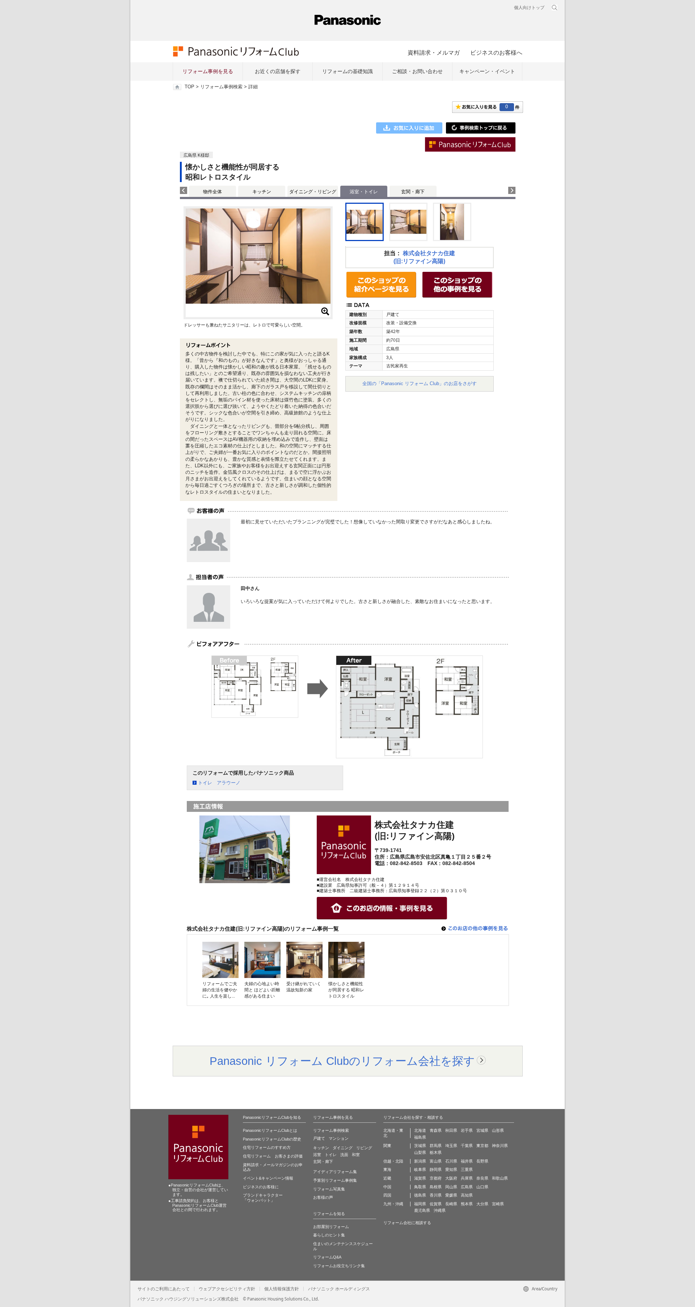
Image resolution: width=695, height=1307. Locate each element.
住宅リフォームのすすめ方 (267, 1147)
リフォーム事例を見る (207, 71)
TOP (189, 86)
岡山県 (451, 1187)
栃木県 (436, 1152)
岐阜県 (420, 1169)
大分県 (482, 1204)
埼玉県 (451, 1145)
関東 (387, 1145)
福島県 (420, 1137)
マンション (339, 1138)
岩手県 (467, 1130)
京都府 (436, 1178)
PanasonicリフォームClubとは (270, 1130)
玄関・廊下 (413, 191)
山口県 (482, 1187)
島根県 (436, 1187)
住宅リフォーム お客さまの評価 (273, 1156)
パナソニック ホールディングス (339, 1289)
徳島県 (420, 1195)
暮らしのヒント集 (329, 1235)
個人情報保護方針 (281, 1289)
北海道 (420, 1130)
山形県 (498, 1130)
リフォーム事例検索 (221, 86)
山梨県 (420, 1152)
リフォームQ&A (327, 1257)
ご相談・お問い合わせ (417, 71)
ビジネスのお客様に (261, 1187)
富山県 (436, 1161)
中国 (387, 1187)
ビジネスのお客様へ (496, 52)
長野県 (482, 1161)
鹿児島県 (422, 1210)
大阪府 (451, 1178)
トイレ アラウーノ (219, 782)
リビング (364, 1148)
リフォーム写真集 (329, 1189)
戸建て (319, 1138)
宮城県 (482, 1130)
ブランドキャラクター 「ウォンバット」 (263, 1197)
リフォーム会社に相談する (407, 1222)
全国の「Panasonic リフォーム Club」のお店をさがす (419, 383)
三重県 (467, 1169)
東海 (387, 1169)
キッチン (261, 191)
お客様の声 (323, 1197)
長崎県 (451, 1204)
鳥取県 (420, 1187)
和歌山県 (500, 1178)
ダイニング (343, 1148)
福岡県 (420, 1204)
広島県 (467, 1187)
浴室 (317, 1154)
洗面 (344, 1154)
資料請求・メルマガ (434, 52)
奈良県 (482, 1178)
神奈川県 (500, 1145)
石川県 (451, 1161)
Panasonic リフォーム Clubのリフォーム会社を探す (342, 1061)
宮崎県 (498, 1204)
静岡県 (436, 1169)
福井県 (467, 1161)
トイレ (331, 1154)
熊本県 (467, 1204)
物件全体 (212, 191)
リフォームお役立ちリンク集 (339, 1266)
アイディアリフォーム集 (335, 1171)
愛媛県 (451, 1195)
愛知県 (451, 1169)
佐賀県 (436, 1204)
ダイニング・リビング (312, 191)
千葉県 (467, 1145)
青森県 (436, 1130)
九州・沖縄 (393, 1204)
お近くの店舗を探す (277, 71)
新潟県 (420, 1161)
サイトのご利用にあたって (164, 1289)
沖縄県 (440, 1210)
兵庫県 (467, 1178)
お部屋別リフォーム (331, 1226)
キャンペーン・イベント (487, 71)
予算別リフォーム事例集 (335, 1180)
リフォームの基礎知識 (347, 71)
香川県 (436, 1195)
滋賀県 (420, 1178)
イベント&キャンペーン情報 (268, 1178)
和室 (356, 1154)
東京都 (482, 1145)
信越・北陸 (393, 1161)
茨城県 (420, 1145)
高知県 (467, 1195)
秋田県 (451, 1130)
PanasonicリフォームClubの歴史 (272, 1139)
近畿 (387, 1178)
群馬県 (436, 1145)
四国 (387, 1195)
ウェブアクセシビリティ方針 (227, 1289)
